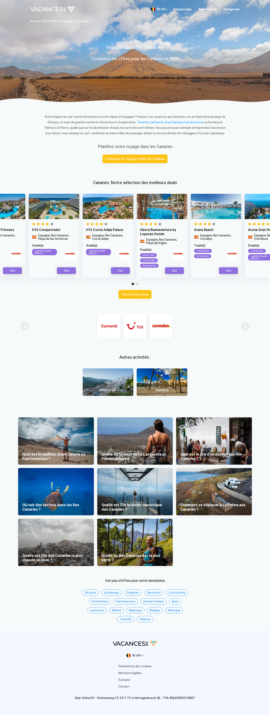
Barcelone (154, 592)
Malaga (155, 610)
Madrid (116, 610)
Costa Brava (177, 592)
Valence (144, 619)
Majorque (135, 610)
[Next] (245, 326)
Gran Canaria (173, 122)
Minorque (174, 610)
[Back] (24, 326)
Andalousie (111, 592)
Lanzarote (157, 122)
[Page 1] (133, 284)
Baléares (133, 592)
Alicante (90, 592)
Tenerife (142, 122)
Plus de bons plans (135, 294)
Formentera (100, 601)
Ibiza (175, 601)
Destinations (207, 9)
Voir (174, 270)
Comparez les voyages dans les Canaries (135, 159)
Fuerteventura (193, 122)
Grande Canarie (153, 601)
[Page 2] (137, 284)
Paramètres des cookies (135, 666)
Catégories (232, 9)
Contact (124, 686)
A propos (124, 679)
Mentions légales (130, 673)
